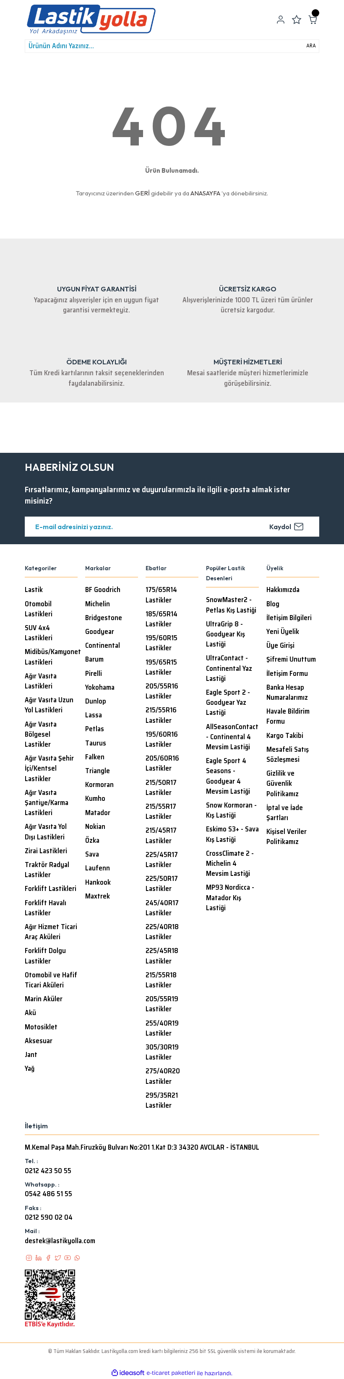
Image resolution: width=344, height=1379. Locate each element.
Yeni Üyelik (282, 632)
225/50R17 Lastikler (162, 884)
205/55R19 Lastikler (162, 1004)
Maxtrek (97, 896)
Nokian (95, 827)
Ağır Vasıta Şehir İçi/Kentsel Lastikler (49, 768)
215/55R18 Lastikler (161, 980)
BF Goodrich (102, 590)
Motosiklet (41, 1027)
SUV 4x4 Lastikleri (38, 633)
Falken (94, 757)
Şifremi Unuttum (291, 659)
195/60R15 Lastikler (161, 643)
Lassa (93, 715)
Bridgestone (103, 618)
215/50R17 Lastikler (161, 788)
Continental (102, 646)
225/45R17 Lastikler (162, 860)
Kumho (95, 799)
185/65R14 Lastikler (161, 619)
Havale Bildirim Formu (288, 716)
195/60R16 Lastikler (162, 740)
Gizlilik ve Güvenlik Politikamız (282, 784)
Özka (92, 841)
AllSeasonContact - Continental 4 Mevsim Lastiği (232, 737)
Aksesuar (38, 1041)
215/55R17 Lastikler (161, 812)
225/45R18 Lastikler (162, 956)
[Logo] (91, 20)
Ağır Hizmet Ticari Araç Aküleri (51, 932)
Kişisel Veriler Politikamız (286, 837)
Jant (31, 1055)
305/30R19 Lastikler (162, 1052)
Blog (272, 604)
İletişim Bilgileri (289, 618)
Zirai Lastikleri (46, 851)
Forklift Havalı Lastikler (45, 908)
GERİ (142, 193)
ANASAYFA (205, 193)
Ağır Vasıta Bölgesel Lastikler (41, 734)
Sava (92, 854)
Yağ (29, 1069)
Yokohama (100, 688)
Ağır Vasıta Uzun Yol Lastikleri (49, 705)
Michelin (97, 604)
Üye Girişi (280, 646)
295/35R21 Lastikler (162, 1101)
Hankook (98, 883)
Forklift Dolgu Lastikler (45, 956)
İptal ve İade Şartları (284, 813)
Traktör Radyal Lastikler (47, 870)
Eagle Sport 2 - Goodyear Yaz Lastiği (228, 703)
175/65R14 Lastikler (161, 595)
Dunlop (95, 701)
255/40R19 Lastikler (162, 1028)
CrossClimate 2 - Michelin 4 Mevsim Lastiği (230, 864)
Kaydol (280, 526)
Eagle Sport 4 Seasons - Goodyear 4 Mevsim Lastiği (228, 776)
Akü (30, 1013)
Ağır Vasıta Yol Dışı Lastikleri (46, 832)
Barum (94, 659)
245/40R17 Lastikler (162, 908)
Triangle (97, 771)
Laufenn (97, 868)
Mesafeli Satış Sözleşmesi (287, 755)
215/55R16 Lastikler (161, 715)
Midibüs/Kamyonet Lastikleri (53, 657)
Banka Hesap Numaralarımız (287, 693)
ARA (311, 46)
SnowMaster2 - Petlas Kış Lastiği (231, 605)
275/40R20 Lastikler (163, 1076)
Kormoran (99, 785)
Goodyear (99, 632)
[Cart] (312, 19)
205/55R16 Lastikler (162, 691)
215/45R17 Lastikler (161, 836)
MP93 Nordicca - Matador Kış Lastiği (230, 898)
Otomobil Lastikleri (38, 609)
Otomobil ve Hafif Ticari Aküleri (51, 980)
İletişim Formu (287, 674)
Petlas (94, 729)
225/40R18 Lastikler (162, 932)
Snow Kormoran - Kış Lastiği (231, 810)
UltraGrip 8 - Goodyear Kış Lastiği (225, 634)
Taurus (95, 743)
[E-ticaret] (170, 1373)
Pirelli (93, 674)
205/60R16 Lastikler (162, 763)
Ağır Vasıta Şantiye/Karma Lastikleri (46, 803)
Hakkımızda (283, 590)
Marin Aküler (44, 999)
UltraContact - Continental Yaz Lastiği (229, 668)
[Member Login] (280, 19)
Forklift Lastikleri (50, 889)
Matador (97, 813)
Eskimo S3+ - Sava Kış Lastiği (232, 834)
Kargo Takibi (284, 736)
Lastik (34, 590)
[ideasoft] (128, 1373)
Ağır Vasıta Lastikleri (41, 681)
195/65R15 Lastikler (161, 667)
